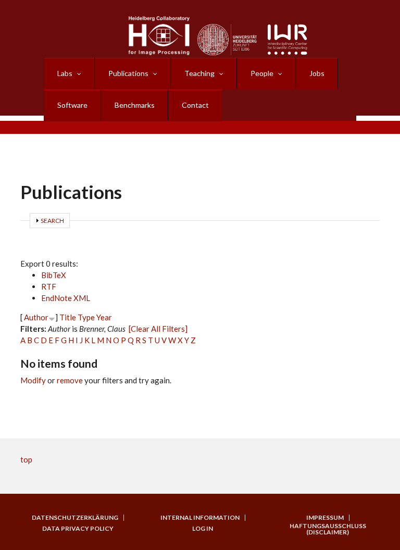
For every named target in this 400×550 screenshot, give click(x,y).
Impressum (325, 518)
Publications (128, 73)
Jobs (316, 73)
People (262, 73)
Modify (33, 380)
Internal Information (200, 518)
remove (70, 380)
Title (67, 317)
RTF (48, 286)
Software (72, 105)
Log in (202, 529)
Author (36, 317)
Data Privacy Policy (78, 529)
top (26, 459)
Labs (64, 73)
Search (52, 220)
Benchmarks (135, 105)
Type (86, 317)
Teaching (199, 73)
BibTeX (53, 275)
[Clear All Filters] (158, 328)
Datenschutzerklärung (75, 518)
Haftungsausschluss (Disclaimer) (328, 529)
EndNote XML (65, 298)
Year (104, 317)
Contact (195, 105)
